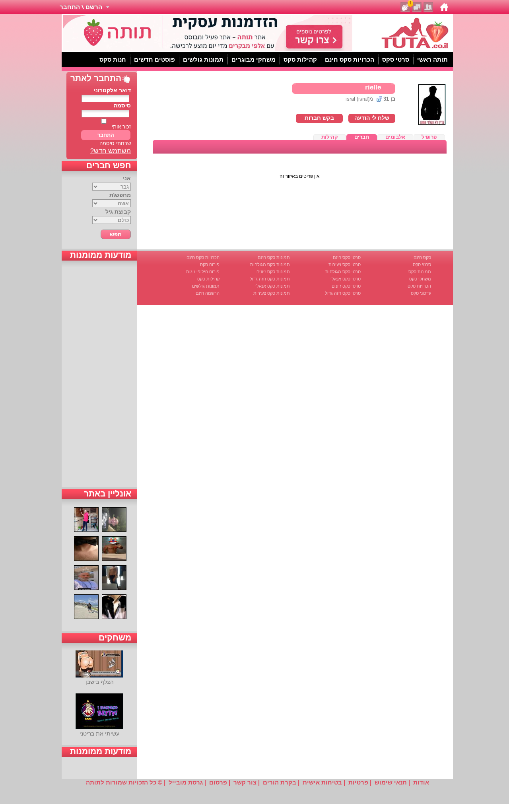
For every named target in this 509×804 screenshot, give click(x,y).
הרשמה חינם (208, 293)
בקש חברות (319, 118)
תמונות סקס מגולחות (270, 264)
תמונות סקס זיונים (273, 271)
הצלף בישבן (99, 682)
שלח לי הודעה (371, 118)
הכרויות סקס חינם (203, 257)
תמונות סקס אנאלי (272, 286)
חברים (361, 137)
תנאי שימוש (391, 782)
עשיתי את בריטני (99, 733)
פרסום (218, 782)
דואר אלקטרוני (112, 90)
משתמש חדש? (110, 151)
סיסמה (122, 105)
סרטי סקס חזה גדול (343, 293)
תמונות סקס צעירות (271, 293)
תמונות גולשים (206, 286)
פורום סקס (210, 264)
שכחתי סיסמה (115, 143)
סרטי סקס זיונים (346, 286)
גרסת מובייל (186, 782)
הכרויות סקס (419, 286)
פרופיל (429, 137)
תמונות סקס (419, 271)
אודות (421, 782)
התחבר (105, 135)
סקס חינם (422, 257)
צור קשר (244, 782)
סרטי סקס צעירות (344, 264)
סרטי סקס (422, 264)
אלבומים (395, 137)
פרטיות (358, 782)
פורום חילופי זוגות (203, 271)
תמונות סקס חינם (274, 257)
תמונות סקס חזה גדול (270, 278)
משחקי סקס (420, 278)
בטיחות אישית (322, 782)
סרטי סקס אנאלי (345, 278)
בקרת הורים (279, 782)
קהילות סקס (208, 278)
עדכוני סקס (421, 293)
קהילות (329, 137)
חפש (116, 234)
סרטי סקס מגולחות (343, 271)
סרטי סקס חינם (347, 257)
